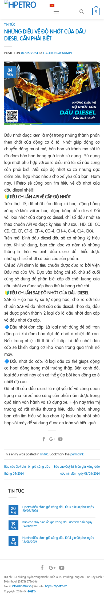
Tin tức (9, 24)
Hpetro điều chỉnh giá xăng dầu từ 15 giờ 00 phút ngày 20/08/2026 (58, 509)
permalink (77, 454)
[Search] (81, 11)
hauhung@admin (57, 53)
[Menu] (56, 11)
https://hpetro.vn (56, 586)
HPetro (31, 591)
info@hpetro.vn (21, 586)
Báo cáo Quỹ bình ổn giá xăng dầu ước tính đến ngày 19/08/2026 (57, 524)
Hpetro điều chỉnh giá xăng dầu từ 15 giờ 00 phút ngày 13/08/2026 (58, 540)
